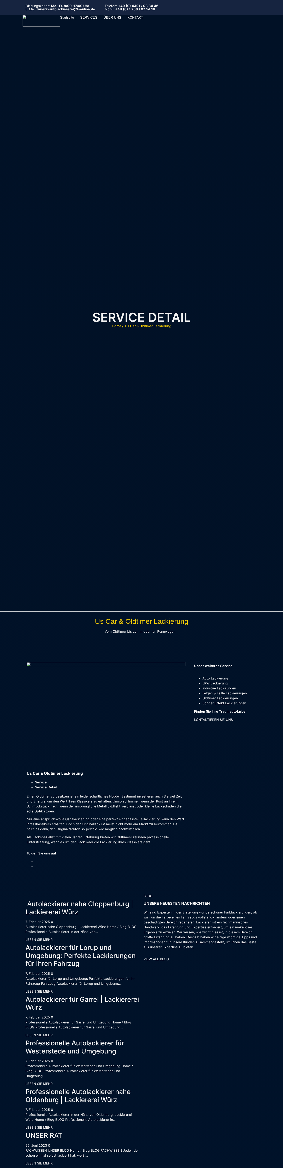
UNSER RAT (43, 1135)
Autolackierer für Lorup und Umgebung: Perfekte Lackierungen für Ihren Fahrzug (80, 956)
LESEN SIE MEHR (39, 940)
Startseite (67, 17)
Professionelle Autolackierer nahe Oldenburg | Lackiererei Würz (78, 1096)
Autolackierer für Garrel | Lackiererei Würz (82, 1003)
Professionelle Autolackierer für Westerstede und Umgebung (74, 1047)
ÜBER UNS (112, 17)
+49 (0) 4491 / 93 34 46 (138, 6)
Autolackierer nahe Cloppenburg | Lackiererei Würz (79, 908)
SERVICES (88, 17)
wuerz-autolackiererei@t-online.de (66, 9)
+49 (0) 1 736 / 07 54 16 (135, 9)
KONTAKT (135, 17)
